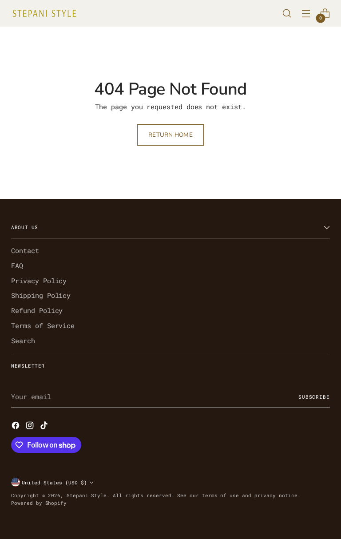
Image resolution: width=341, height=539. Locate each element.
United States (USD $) (54, 482)
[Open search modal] (287, 13)
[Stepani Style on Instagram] (30, 426)
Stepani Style (87, 495)
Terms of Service (43, 325)
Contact (25, 250)
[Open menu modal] (306, 13)
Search (23, 341)
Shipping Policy (41, 295)
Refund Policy (37, 310)
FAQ (17, 266)
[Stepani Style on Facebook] (16, 426)
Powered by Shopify (39, 502)
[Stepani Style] (44, 13)
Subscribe (314, 396)
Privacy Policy (39, 281)
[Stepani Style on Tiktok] (45, 426)
